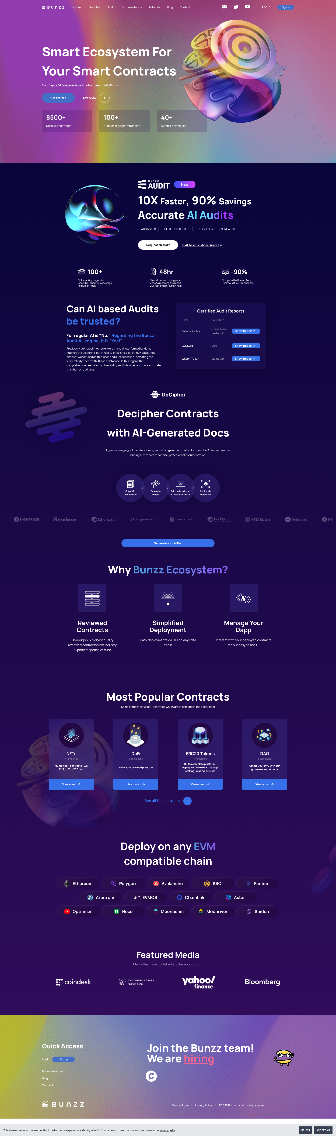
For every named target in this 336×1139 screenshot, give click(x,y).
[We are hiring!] (221, 1076)
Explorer (76, 7)
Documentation (131, 7)
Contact (185, 7)
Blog (170, 7)
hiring (199, 1058)
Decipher (95, 7)
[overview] (105, 98)
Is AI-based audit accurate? (200, 245)
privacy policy (167, 1130)
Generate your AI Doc (168, 543)
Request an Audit (158, 245)
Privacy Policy (203, 1105)
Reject (305, 1130)
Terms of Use (180, 1105)
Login (266, 7)
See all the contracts (162, 801)
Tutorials (154, 7)
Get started (58, 98)
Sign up (286, 7)
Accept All (323, 1130)
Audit (111, 7)
